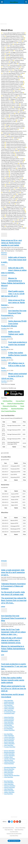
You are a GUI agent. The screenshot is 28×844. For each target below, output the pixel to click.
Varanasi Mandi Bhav (9, 738)
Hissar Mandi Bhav (8, 722)
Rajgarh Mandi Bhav (9, 790)
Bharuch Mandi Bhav (9, 769)
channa (3, 264)
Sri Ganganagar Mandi (9, 711)
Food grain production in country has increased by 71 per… (14, 344)
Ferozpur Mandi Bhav (9, 755)
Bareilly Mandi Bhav (9, 742)
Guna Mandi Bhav (8, 793)
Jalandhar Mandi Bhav (9, 758)
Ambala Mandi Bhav (9, 717)
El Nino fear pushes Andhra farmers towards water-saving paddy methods (12, 680)
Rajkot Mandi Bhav (9, 772)
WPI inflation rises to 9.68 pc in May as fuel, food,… (13, 365)
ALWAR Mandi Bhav (9, 702)
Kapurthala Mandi (8, 760)
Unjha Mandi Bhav (8, 777)
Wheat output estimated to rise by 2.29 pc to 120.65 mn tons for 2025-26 (13, 688)
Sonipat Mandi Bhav (9, 727)
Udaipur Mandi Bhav (9, 708)
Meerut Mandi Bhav (9, 740)
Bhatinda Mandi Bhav (9, 752)
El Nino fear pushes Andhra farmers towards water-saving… (14, 355)
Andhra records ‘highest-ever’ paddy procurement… (12, 334)
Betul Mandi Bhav (8, 781)
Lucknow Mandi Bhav (9, 737)
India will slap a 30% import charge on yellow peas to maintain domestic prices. (11, 640)
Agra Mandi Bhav (8, 734)
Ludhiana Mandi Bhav (9, 762)
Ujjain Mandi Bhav (8, 789)
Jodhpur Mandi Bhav (9, 707)
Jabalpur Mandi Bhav (9, 792)
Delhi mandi (4, 275)
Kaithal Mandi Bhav (9, 723)
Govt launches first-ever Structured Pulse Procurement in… (13, 313)
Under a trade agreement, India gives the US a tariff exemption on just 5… (13, 572)
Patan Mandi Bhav (8, 770)
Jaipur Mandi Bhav (8, 710)
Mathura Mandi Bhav (9, 743)
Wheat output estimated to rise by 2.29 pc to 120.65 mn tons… (14, 376)
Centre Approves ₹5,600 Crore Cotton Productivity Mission (14, 323)
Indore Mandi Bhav (9, 784)
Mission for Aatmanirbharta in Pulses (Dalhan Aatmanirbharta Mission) (13, 648)
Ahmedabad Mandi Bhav (10, 767)
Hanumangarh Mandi (9, 713)
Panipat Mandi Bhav (9, 718)
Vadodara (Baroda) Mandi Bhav (12, 775)
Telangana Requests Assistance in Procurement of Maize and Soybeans (13, 586)
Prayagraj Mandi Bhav (9, 747)
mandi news (4, 254)
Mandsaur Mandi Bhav (9, 785)
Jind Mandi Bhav (8, 725)
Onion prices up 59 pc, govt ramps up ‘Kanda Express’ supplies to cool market (11, 242)
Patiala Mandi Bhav (9, 763)
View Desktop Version (14, 840)
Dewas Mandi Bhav (9, 782)
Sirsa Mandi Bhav (8, 728)
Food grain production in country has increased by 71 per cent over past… (14, 666)
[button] (2, 2)
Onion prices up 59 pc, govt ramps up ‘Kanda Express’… (13, 302)
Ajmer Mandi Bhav (8, 700)
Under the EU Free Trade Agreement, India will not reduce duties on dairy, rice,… (13, 631)
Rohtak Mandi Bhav (9, 720)
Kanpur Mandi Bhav (9, 735)
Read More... (4, 252)
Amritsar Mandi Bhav (9, 750)
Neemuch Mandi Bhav (9, 787)
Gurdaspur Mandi (8, 757)
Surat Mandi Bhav (8, 774)
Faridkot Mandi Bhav (9, 754)
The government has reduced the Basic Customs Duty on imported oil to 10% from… (13, 600)
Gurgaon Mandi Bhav (9, 730)
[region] (11, 13)
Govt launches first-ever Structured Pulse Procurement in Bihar (13, 618)
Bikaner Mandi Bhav (9, 703)
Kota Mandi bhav (8, 705)
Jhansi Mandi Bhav (8, 745)
